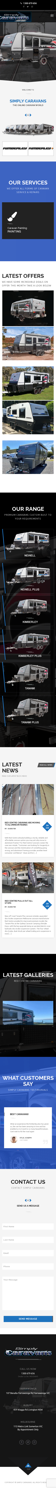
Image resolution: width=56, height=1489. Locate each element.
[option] (17, 149)
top (28, 1469)
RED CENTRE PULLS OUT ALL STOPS (19, 902)
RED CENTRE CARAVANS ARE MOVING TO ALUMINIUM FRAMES (22, 824)
